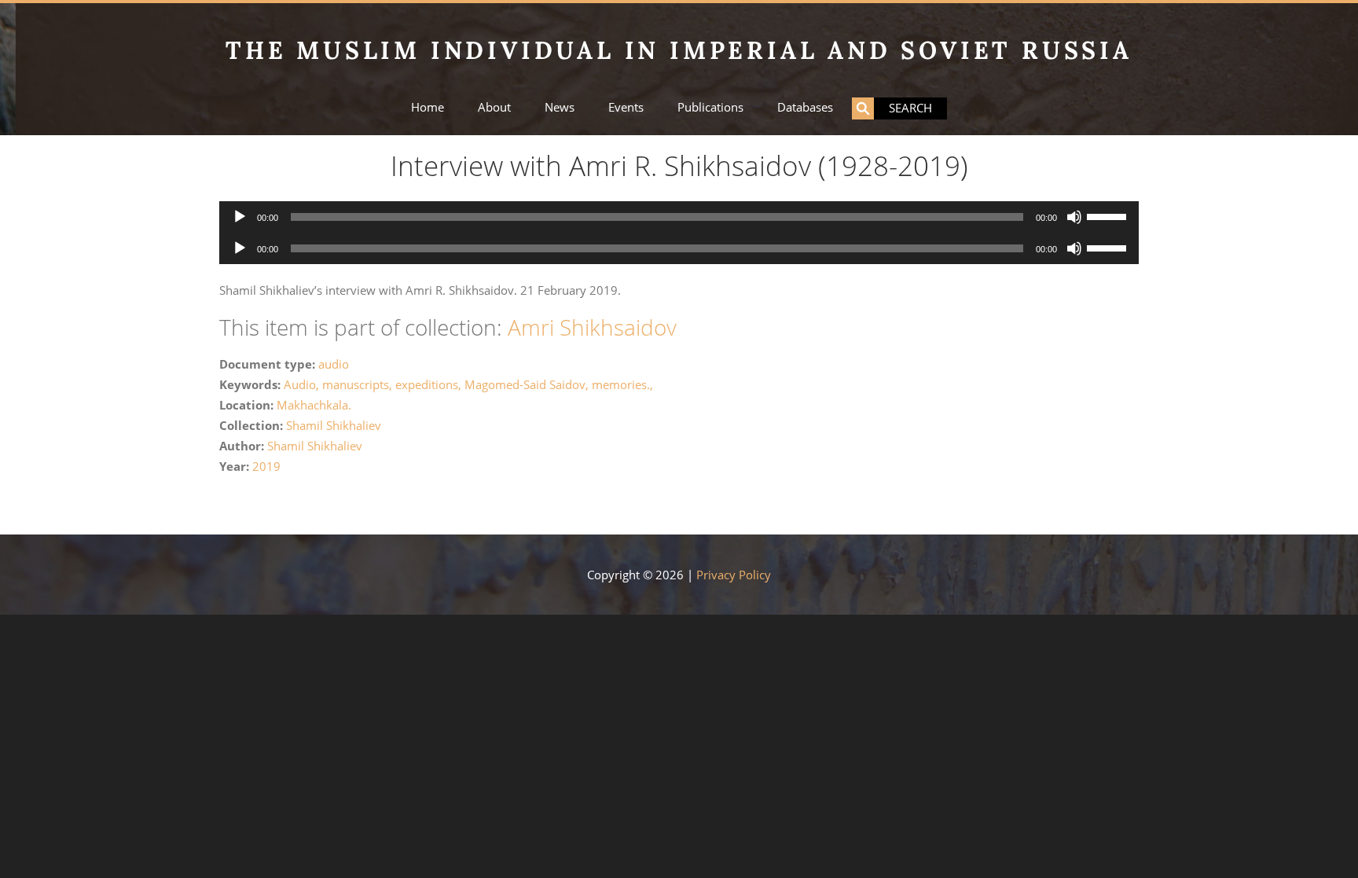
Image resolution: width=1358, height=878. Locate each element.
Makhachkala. (314, 405)
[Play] (240, 217)
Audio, (303, 384)
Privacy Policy (733, 574)
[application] (679, 217)
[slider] (1109, 215)
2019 (266, 466)
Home (427, 107)
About (494, 107)
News (559, 107)
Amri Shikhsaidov (592, 327)
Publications (710, 107)
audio (333, 364)
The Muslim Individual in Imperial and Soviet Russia (679, 50)
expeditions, (429, 384)
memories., (622, 384)
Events (626, 107)
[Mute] (1074, 217)
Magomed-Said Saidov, (528, 384)
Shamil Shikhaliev (333, 425)
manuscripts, (358, 384)
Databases (805, 107)
